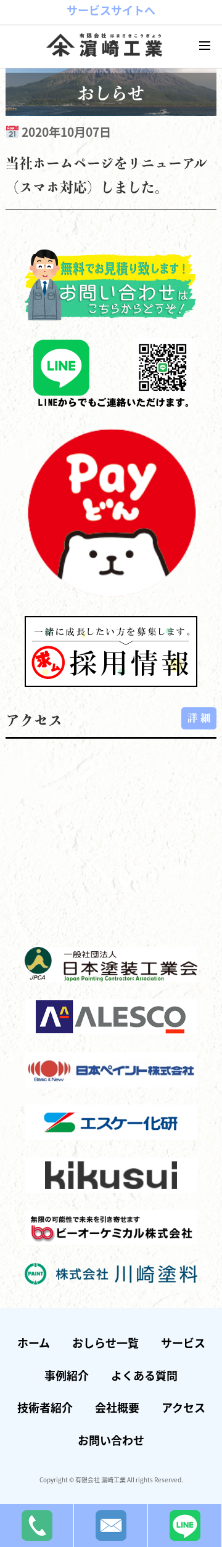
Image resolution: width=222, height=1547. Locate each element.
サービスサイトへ (111, 10)
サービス (183, 1342)
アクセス (183, 1407)
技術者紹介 (45, 1407)
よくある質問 (144, 1375)
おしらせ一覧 (105, 1342)
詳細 (200, 718)
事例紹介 (66, 1375)
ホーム (33, 1342)
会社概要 (117, 1407)
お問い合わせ (111, 1440)
